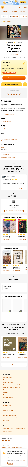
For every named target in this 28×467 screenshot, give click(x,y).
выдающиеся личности (8, 137)
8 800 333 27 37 (6, 447)
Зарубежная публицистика (9, 129)
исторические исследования (9, 139)
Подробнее (22, 460)
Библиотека (14, 11)
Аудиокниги (15, 16)
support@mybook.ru (17, 447)
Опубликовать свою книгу (8, 157)
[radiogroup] (14, 94)
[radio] (8, 94)
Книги (5, 16)
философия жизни (20, 137)
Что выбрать (4, 11)
